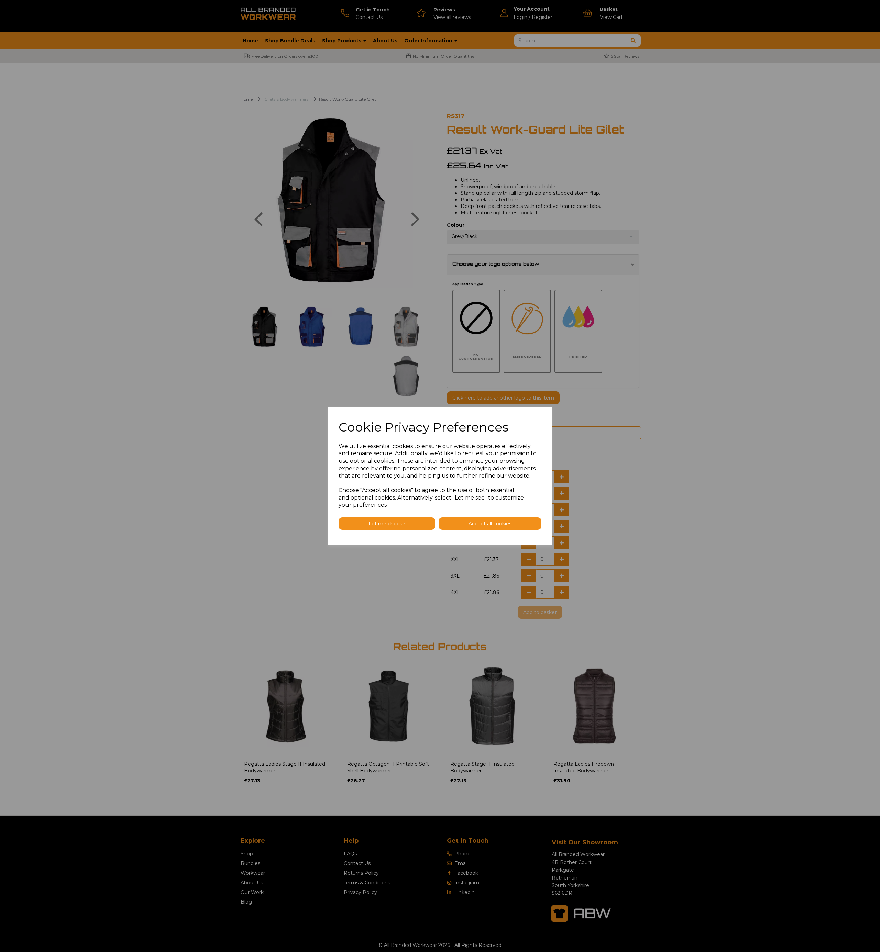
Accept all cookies (490, 523)
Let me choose (386, 523)
